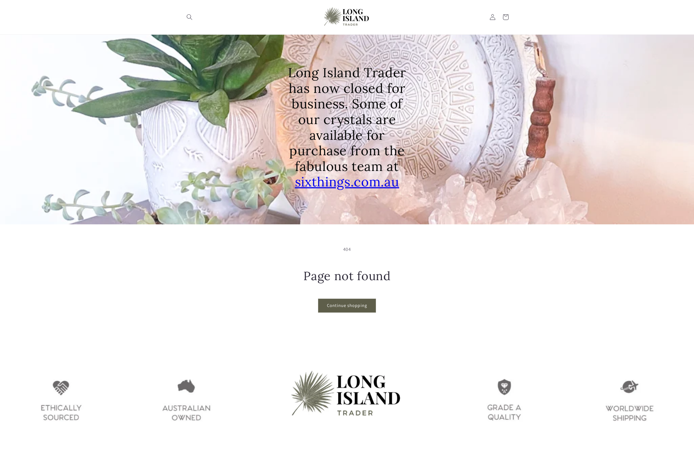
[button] (189, 17)
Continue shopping (347, 305)
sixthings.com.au (347, 181)
